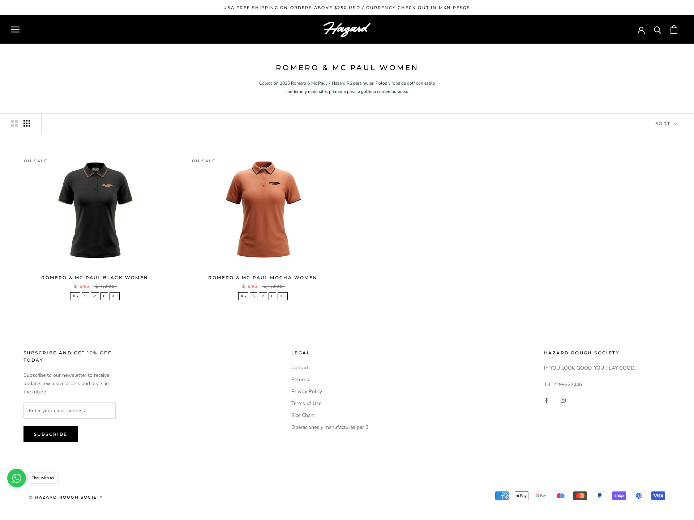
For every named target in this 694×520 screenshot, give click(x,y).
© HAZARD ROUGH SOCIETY (66, 497)
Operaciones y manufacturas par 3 (329, 427)
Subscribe (51, 434)
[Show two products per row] (14, 123)
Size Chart (302, 415)
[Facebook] (546, 400)
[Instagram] (563, 400)
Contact (300, 367)
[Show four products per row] (26, 123)
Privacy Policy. (307, 391)
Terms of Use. (306, 403)
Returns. (300, 379)
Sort (664, 123)
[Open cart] (674, 29)
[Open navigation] (15, 29)
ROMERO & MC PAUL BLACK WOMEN (94, 277)
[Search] (657, 29)
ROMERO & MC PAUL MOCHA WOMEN (262, 277)
